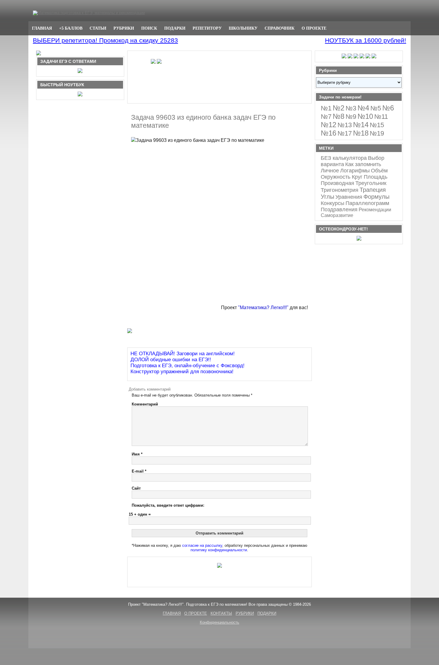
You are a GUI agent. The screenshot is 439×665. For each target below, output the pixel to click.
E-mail (139, 471)
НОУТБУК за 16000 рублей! (365, 40)
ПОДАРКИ (174, 28)
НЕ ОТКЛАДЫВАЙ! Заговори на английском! (183, 353)
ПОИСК (149, 28)
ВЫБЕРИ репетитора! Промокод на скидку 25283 (105, 40)
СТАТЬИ (98, 28)
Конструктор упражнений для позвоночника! (182, 371)
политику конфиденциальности (219, 550)
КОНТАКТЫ (221, 613)
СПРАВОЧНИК (279, 28)
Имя (137, 454)
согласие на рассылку (202, 545)
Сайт (136, 488)
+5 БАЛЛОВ (70, 28)
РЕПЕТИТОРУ (207, 28)
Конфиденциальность (219, 622)
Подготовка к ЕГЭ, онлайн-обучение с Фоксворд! (188, 365)
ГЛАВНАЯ (42, 28)
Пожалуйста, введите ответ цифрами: (168, 505)
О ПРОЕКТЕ (314, 28)
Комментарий (145, 404)
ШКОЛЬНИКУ (243, 28)
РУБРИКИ (123, 28)
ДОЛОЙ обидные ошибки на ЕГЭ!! (171, 359)
